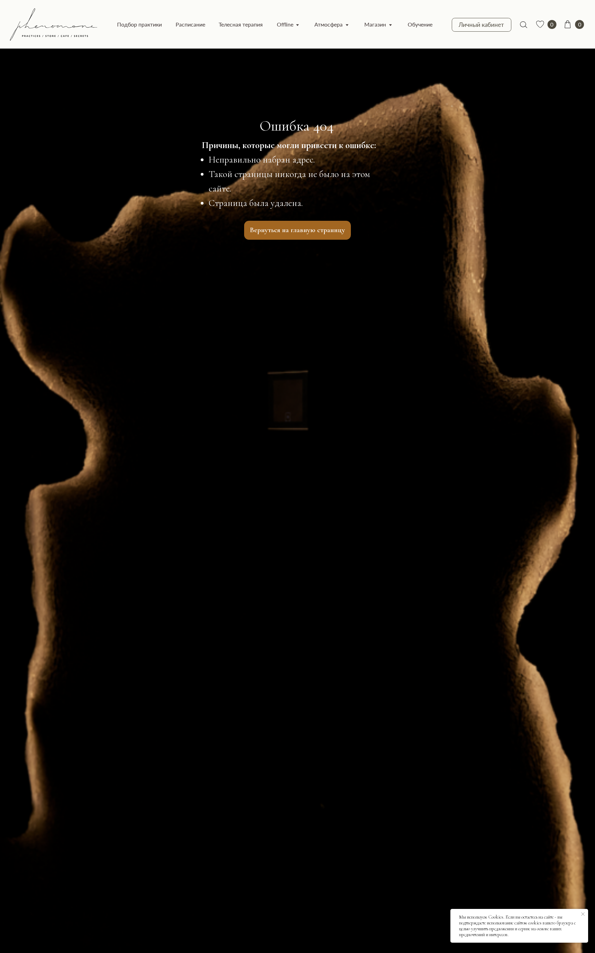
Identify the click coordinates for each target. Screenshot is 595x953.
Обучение (420, 24)
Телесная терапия (241, 24)
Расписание (190, 24)
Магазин (375, 24)
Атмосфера (328, 24)
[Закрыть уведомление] (583, 914)
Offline (285, 24)
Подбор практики (139, 24)
